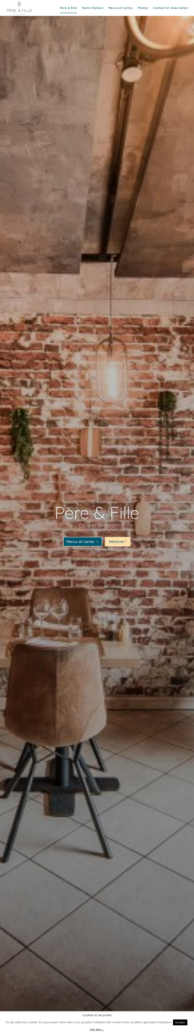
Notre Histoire (92, 8)
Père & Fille (68, 8)
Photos (143, 8)
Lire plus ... (97, 1029)
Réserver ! (117, 541)
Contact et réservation (170, 8)
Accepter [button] (180, 1022)
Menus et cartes (120, 8)
